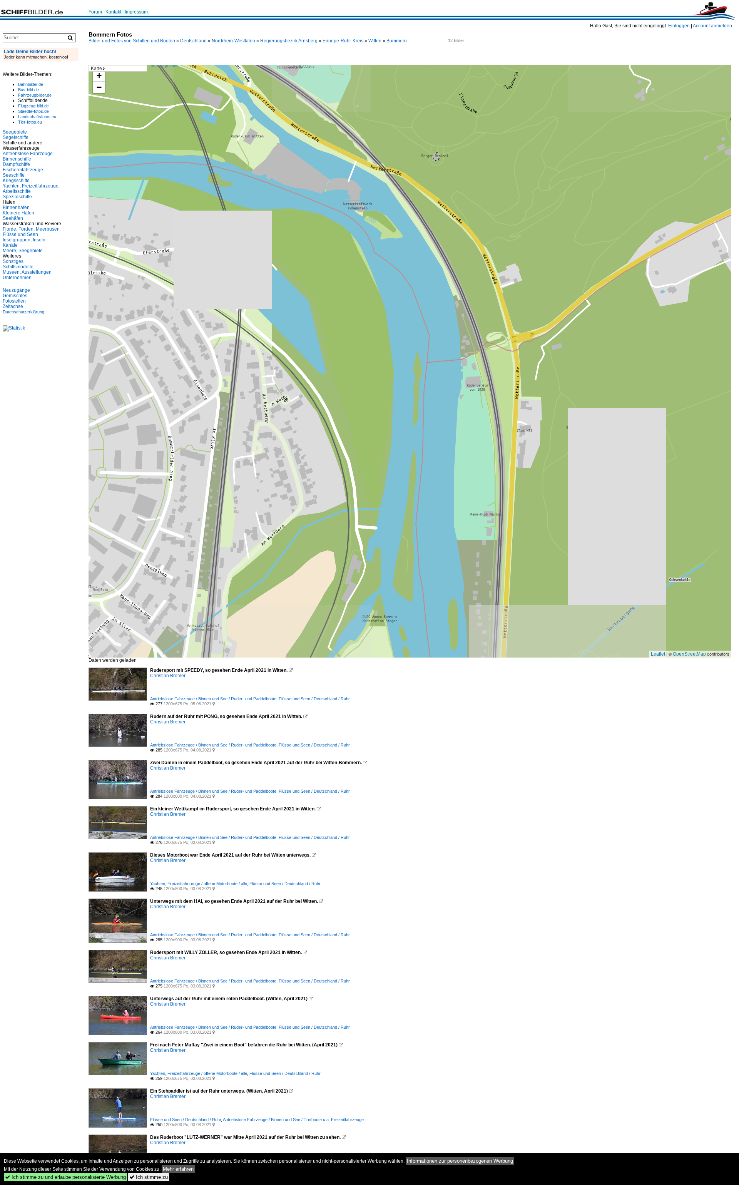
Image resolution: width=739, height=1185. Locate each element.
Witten (374, 41)
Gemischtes (15, 295)
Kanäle (10, 245)
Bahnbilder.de (30, 84)
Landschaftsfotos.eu (37, 116)
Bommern (396, 41)
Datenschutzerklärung (23, 312)
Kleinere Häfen (18, 213)
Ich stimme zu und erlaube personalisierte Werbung (65, 1177)
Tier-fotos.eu (30, 122)
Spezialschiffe (17, 196)
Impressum (136, 12)
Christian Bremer (168, 675)
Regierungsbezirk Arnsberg (289, 41)
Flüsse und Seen (20, 234)
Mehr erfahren (178, 1169)
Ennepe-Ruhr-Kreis (343, 41)
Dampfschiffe (16, 164)
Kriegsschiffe (16, 180)
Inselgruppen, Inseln (24, 240)
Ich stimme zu (148, 1177)
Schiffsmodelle (18, 266)
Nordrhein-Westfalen (233, 41)
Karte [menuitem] (96, 68)
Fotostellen (14, 301)
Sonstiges (13, 261)
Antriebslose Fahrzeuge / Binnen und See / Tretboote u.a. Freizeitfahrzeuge (293, 1119)
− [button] (99, 87)
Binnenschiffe (17, 159)
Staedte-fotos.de (33, 111)
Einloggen (679, 25)
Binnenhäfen (16, 207)
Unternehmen (17, 277)
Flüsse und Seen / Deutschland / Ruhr (314, 698)
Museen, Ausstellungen (27, 272)
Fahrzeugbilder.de (35, 95)
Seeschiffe (14, 175)
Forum (95, 12)
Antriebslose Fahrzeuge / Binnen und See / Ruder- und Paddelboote (213, 698)
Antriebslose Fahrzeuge (28, 153)
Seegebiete (15, 132)
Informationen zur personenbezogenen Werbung (460, 1161)
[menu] (118, 68)
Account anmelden (712, 25)
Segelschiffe (15, 137)
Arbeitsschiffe (17, 191)
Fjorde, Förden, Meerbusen (31, 229)
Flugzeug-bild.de (33, 106)
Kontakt (113, 12)
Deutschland (193, 41)
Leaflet (658, 654)
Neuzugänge (16, 290)
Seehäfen (13, 218)
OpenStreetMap (689, 654)
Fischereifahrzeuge (23, 169)
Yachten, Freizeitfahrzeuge (31, 186)
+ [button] (99, 75)
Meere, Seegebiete (23, 250)
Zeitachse (13, 306)
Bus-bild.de (28, 89)
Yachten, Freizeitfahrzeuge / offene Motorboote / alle (198, 883)
